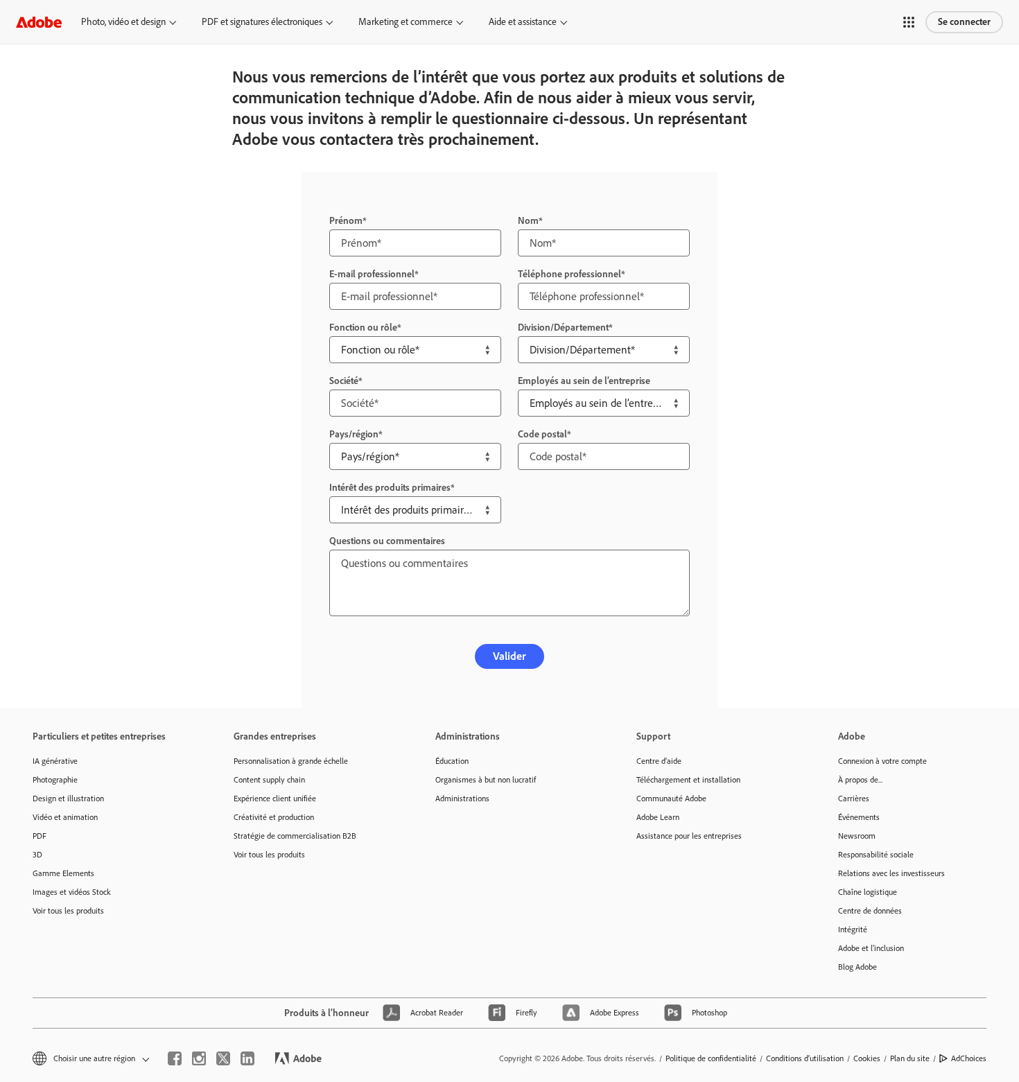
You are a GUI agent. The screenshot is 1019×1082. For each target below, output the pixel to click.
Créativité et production (274, 817)
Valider (509, 656)
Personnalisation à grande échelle (291, 761)
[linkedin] (247, 1058)
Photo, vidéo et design (123, 22)
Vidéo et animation (65, 817)
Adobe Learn (657, 817)
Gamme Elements (63, 873)
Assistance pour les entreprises (689, 836)
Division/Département (563, 327)
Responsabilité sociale (876, 855)
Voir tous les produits (68, 911)
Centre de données (870, 911)
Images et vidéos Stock (72, 892)
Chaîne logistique (867, 892)
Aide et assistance (523, 22)
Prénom (346, 221)
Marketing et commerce (405, 22)
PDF (39, 836)
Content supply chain (269, 780)
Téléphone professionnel (569, 274)
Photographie (55, 780)
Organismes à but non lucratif (485, 780)
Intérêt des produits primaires (390, 488)
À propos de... (860, 780)
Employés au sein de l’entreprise (584, 381)
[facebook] (175, 1058)
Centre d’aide (658, 761)
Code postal (542, 434)
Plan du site (910, 1058)
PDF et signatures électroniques (262, 22)
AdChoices (968, 1058)
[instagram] (199, 1058)
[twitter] (223, 1058)
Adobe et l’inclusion (871, 948)
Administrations (462, 798)
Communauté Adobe (671, 798)
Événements (859, 817)
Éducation (452, 761)
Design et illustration (68, 798)
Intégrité (852, 929)
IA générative (55, 761)
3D (37, 855)
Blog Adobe (857, 967)
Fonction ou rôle (363, 327)
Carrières (853, 798)
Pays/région (353, 434)
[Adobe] (38, 22)
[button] (909, 22)
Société (343, 381)
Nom (528, 221)
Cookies (866, 1058)
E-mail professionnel (372, 274)
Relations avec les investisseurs (891, 873)
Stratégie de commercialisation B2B (295, 836)
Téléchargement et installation (688, 780)
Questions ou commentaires (387, 541)
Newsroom (857, 836)
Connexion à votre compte (882, 761)
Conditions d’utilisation (805, 1058)
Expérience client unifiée (275, 798)
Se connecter (964, 22)
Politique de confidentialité (710, 1058)
